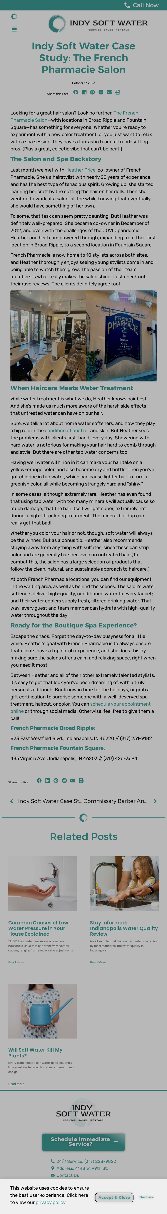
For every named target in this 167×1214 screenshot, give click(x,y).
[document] (83, 607)
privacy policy (50, 1202)
